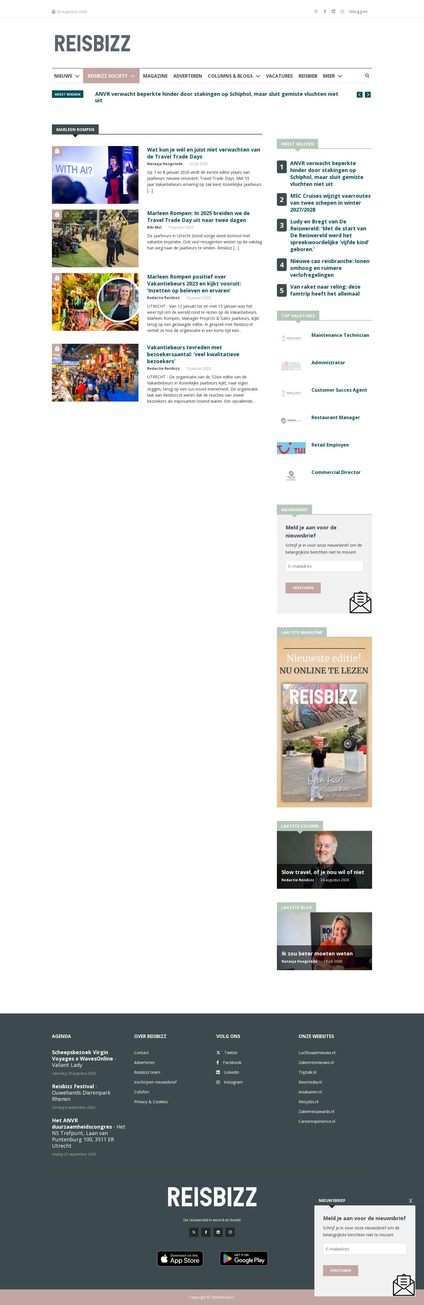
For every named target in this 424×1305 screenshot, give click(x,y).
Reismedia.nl (310, 1082)
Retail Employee (330, 445)
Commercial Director (336, 472)
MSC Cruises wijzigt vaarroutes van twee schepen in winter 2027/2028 (330, 202)
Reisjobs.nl (308, 1101)
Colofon (141, 1092)
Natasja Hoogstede (165, 163)
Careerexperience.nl (317, 1121)
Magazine (155, 76)
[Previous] (360, 95)
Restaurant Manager (336, 417)
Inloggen (358, 11)
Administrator (328, 362)
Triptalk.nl (307, 1072)
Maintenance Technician (340, 335)
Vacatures (279, 76)
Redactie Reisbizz (163, 297)
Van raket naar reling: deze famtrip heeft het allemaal (325, 290)
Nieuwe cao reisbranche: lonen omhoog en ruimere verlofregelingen (329, 267)
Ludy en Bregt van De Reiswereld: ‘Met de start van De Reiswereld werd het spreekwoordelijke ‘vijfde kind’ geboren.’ (329, 235)
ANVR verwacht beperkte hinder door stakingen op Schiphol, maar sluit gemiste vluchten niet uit (216, 97)
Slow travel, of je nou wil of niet (323, 872)
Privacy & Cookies (151, 1101)
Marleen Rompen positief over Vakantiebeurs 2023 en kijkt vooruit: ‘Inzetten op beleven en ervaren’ (194, 283)
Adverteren (187, 76)
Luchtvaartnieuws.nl (317, 1052)
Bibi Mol (154, 227)
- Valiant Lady (84, 1058)
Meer (329, 76)
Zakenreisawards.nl (316, 1111)
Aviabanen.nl (310, 1092)
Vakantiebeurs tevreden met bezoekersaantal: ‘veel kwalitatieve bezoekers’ (193, 354)
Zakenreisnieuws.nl (316, 1062)
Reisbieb (308, 76)
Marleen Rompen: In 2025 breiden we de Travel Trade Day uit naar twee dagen (198, 216)
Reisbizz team (147, 1072)
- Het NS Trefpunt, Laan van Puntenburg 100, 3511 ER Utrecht (88, 1133)
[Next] (368, 95)
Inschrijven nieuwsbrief (155, 1082)
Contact (141, 1052)
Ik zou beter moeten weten (317, 953)
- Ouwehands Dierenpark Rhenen (81, 1092)
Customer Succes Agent (339, 390)
